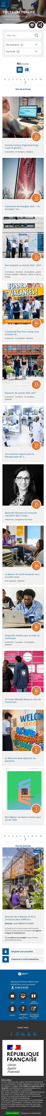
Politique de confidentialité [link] (31, 1113)
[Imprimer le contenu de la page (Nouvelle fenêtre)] (32, 25)
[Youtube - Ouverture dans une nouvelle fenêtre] (29, 1035)
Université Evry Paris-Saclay (14, 16)
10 (41, 79)
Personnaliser (12, 1113)
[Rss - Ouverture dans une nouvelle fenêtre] (35, 1035)
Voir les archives (23, 89)
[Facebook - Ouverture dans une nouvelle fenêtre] (11, 1035)
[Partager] (40, 25)
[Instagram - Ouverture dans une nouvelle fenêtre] (17, 1035)
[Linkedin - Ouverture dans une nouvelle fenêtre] (23, 1035)
